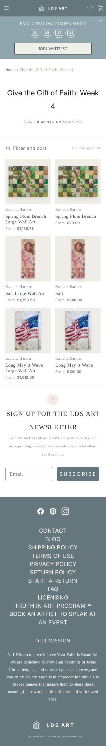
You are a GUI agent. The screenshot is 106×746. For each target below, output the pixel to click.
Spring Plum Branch (75, 216)
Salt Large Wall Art (25, 293)
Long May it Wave (74, 365)
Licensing (53, 597)
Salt (59, 293)
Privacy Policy (53, 564)
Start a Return (52, 580)
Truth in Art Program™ (53, 605)
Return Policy (53, 572)
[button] (6, 8)
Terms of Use (53, 555)
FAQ (53, 589)
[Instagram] (65, 514)
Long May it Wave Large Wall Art (24, 367)
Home (10, 69)
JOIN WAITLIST (52, 49)
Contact (53, 530)
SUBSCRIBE (78, 474)
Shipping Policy (53, 547)
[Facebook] (41, 514)
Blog (52, 539)
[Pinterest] (53, 514)
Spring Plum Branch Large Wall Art (25, 219)
